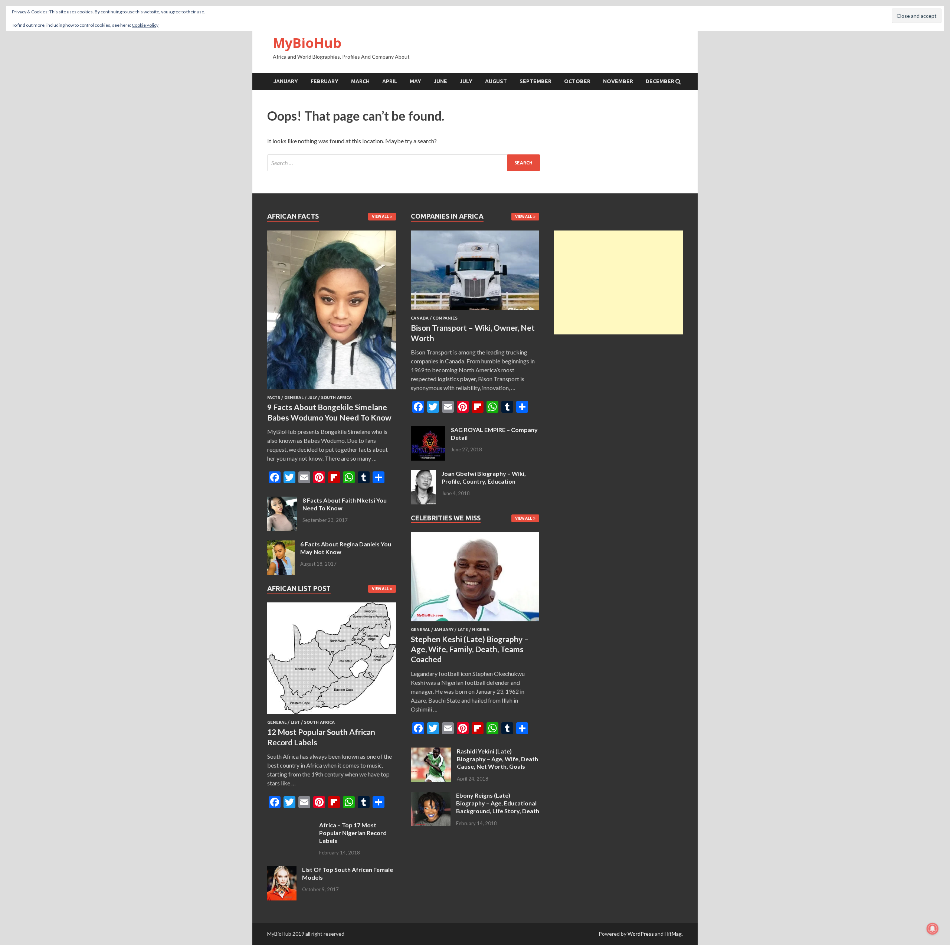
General (294, 397)
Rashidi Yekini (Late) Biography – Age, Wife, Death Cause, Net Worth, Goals (497, 759)
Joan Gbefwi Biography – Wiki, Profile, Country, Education (484, 477)
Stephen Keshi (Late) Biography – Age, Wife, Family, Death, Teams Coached (470, 649)
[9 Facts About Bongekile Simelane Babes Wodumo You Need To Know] (331, 390)
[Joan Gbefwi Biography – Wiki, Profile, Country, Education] (423, 474)
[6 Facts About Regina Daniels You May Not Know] (281, 544)
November (618, 81)
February (324, 81)
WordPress (641, 934)
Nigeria (480, 629)
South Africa (336, 397)
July (466, 81)
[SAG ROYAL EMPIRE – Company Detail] (428, 430)
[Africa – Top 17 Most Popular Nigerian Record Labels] (290, 825)
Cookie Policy (145, 25)
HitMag (673, 934)
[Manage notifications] (932, 929)
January (285, 81)
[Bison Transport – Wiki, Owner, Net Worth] (475, 311)
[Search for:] (403, 162)
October (577, 81)
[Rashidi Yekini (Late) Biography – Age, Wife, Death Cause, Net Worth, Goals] (431, 751)
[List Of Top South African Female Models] (282, 870)
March (360, 81)
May (415, 81)
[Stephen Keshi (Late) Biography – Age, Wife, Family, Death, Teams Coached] (475, 622)
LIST (295, 722)
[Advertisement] (618, 282)
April (389, 81)
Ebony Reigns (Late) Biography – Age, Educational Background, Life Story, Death (497, 803)
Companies (445, 318)
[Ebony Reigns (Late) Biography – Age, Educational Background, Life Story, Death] (431, 796)
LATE (463, 629)
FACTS (273, 397)
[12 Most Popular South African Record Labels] (331, 715)
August (496, 81)
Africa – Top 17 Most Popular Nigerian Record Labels (353, 832)
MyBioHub (307, 43)
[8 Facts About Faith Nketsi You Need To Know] (282, 500)
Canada (420, 318)
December (660, 81)
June (440, 81)
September (535, 81)
